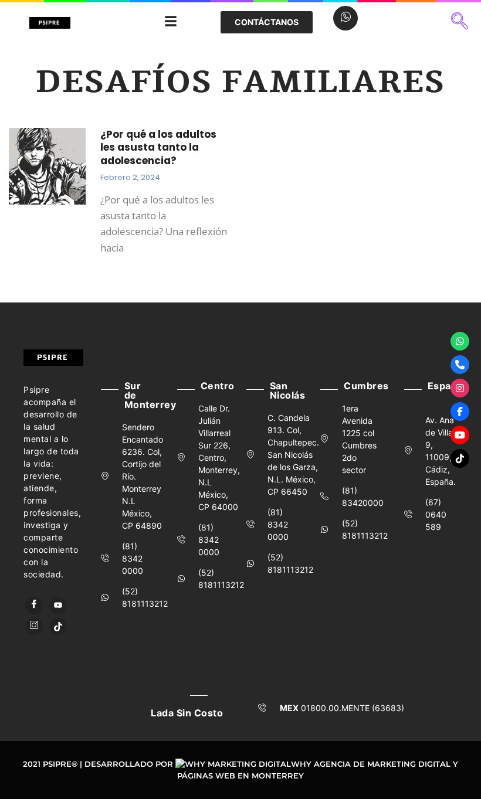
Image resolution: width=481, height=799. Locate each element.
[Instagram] (34, 626)
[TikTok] (58, 626)
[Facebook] (34, 605)
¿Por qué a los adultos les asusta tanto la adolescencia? (158, 147)
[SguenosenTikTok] (459, 458)
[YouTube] (58, 605)
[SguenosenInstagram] (459, 388)
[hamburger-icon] (170, 22)
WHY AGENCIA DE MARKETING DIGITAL (370, 764)
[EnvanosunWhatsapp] (459, 341)
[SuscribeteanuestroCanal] (459, 435)
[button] (460, 22)
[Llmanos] (459, 364)
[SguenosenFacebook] (459, 411)
